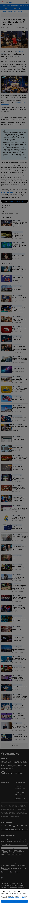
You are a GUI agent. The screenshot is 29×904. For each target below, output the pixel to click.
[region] (14, 896)
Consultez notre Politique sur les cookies (17, 897)
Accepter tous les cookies (14, 901)
